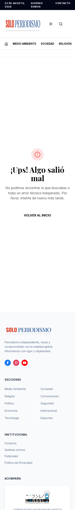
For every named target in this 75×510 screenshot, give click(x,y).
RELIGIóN (65, 43)
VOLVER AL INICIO (37, 215)
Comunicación (50, 396)
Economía (11, 410)
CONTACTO (62, 3)
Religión (10, 396)
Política (9, 403)
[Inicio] (6, 44)
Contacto (11, 443)
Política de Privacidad (18, 462)
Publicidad (11, 456)
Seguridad (47, 403)
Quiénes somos (15, 449)
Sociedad (47, 388)
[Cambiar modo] (50, 23)
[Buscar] (60, 23)
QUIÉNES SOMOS (36, 5)
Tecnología (12, 418)
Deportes (47, 418)
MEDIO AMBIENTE (24, 43)
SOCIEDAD (47, 43)
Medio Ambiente (15, 388)
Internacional (49, 410)
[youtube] (25, 363)
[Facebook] (8, 363)
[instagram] (16, 363)
